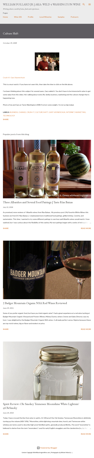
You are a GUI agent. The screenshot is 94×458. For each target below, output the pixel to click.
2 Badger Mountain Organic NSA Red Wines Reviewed (35, 303)
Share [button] (6, 119)
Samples (61, 17)
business (14, 112)
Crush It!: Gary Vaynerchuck (14, 77)
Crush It (30, 112)
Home (5, 17)
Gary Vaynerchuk (57, 112)
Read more (86, 228)
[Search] (83, 4)
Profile (30, 17)
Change (22, 112)
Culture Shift (41, 112)
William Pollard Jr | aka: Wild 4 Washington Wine (42, 4)
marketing (80, 112)
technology (9, 116)
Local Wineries (46, 17)
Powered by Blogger (48, 448)
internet (70, 112)
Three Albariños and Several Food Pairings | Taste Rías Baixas (38, 202)
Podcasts (74, 17)
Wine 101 (18, 17)
